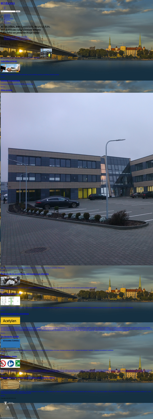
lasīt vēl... (3, 77)
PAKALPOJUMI (8, 18)
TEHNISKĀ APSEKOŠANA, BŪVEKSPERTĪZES (17, 39)
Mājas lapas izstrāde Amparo (8, 417)
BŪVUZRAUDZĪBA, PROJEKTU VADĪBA (16, 36)
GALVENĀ (7, 14)
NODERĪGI (7, 20)
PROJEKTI (7, 17)
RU (5, 8)
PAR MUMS (7, 15)
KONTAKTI (7, 23)
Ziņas (5, 21)
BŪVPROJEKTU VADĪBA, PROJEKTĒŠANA (16, 38)
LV (4, 7)
